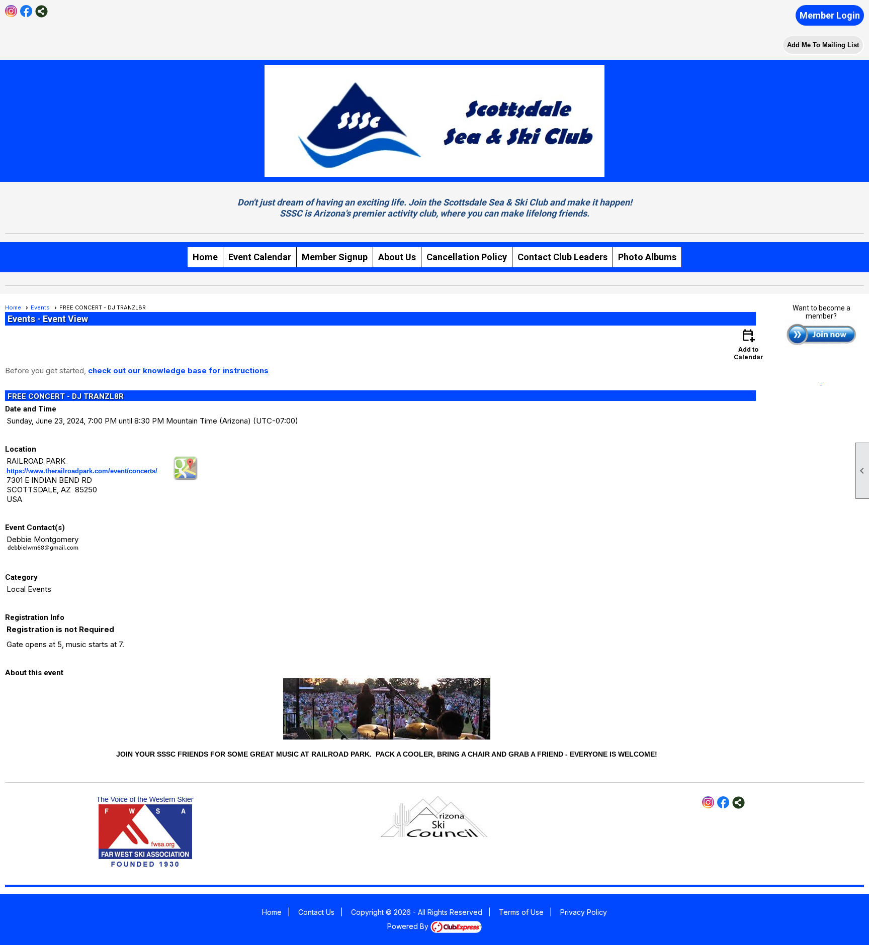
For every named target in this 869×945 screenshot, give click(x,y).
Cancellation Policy (466, 257)
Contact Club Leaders (562, 257)
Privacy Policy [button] (583, 912)
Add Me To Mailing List (823, 45)
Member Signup (335, 257)
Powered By (408, 926)
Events (40, 307)
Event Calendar (259, 257)
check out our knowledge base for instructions (178, 370)
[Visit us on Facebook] (26, 11)
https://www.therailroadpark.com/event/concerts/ (82, 471)
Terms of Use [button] (521, 912)
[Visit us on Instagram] (11, 11)
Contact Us (316, 912)
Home (205, 257)
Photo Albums (647, 257)
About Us (397, 257)
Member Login (830, 15)
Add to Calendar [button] (748, 344)
